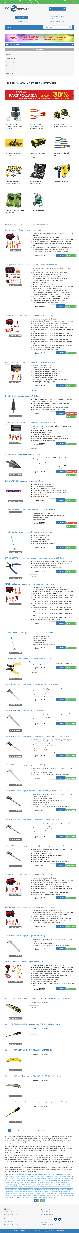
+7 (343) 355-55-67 (46, 1212)
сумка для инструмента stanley (52, 1195)
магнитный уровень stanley (57, 1190)
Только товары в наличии (39, 225)
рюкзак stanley (68, 1195)
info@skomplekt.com (11, 1214)
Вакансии (9, 74)
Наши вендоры (11, 62)
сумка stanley (20, 1178)
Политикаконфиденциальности (47, 1223)
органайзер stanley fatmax (13, 1184)
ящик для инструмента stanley (31, 1195)
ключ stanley (38, 1192)
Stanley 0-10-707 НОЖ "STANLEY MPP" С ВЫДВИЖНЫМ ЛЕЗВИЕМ (28, 1050)
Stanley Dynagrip (35, 1182)
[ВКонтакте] (35, 1200)
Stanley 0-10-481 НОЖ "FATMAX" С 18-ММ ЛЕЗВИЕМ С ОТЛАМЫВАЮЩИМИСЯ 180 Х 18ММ (38, 998)
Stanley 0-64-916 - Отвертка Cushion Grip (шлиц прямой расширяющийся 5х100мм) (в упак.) (39, 1102)
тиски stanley (14, 1180)
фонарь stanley (23, 1190)
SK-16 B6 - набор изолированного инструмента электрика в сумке (29, 907)
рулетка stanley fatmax (55, 1178)
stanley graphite (39, 1188)
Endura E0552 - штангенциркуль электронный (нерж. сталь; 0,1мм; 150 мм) (32, 819)
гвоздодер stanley (25, 1186)
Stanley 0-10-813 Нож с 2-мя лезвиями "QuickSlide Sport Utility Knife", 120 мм (33, 1076)
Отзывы (9, 70)
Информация (10, 66)
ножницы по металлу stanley (19, 1182)
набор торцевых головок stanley (42, 1186)
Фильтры (39, 50)
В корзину (61, 255)
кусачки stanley (33, 1190)
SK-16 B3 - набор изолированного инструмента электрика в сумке (29, 315)
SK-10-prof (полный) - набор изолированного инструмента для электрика (32, 265)
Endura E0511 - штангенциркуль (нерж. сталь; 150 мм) (25, 710)
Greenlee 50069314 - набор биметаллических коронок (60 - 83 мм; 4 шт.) (31, 510)
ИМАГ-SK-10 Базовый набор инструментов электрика (25, 961)
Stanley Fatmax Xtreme (66, 1176)
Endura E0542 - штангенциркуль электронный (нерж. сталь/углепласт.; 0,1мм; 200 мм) (37, 846)
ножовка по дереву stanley (62, 1186)
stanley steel (43, 1190)
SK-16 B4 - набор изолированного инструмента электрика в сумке (29, 584)
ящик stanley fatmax (48, 1182)
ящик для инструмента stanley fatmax (17, 1197)
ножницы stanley (23, 1193)
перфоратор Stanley (51, 1176)
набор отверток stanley (54, 1180)
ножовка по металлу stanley (53, 1192)
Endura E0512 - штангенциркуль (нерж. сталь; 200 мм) (25, 765)
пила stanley (14, 1186)
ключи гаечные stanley (37, 1193)
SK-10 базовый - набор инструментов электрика (23, 230)
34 (42, 1130)
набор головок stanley (52, 1188)
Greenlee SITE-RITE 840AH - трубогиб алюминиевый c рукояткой (28, 532)
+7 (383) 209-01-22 (10, 1221)
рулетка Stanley (15, 1176)
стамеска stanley (42, 1178)
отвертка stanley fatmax (38, 1180)
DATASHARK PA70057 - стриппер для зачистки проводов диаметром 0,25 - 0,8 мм (35, 558)
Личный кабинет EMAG (57, 21)
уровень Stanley (10, 1178)
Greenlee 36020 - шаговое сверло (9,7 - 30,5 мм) (22, 396)
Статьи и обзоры (12, 58)
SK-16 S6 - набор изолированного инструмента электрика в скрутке (30, 362)
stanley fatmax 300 (11, 1190)
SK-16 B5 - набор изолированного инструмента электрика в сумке (29, 874)
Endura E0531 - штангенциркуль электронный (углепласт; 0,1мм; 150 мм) (32, 684)
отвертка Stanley (61, 1174)
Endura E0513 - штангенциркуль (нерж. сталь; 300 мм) (25, 936)
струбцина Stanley (38, 1176)
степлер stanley (24, 1180)
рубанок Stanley (26, 1176)
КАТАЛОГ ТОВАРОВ (12, 44)
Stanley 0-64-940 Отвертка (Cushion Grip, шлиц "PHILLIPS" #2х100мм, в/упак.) (33, 1024)
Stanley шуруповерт (25, 1174)
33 (38, 1130)
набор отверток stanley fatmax (24, 1192)
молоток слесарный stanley (50, 1184)
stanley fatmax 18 (61, 1182)
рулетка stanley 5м (66, 1188)
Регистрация (59, 19)
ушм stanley (37, 1184)
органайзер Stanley (39, 1174)
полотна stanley (15, 1195)
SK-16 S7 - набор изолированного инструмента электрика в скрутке (30, 422)
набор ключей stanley (53, 1193)
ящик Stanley (50, 1174)
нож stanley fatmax (11, 1188)
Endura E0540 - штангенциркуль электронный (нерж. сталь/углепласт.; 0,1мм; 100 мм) (37, 736)
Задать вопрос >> (37, 3)
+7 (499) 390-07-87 (21, 21)
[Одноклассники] (38, 1200)
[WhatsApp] (41, 1200)
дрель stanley (27, 1184)
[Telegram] (43, 1200)
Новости (9, 54)
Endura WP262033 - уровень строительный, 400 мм (24, 481)
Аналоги (33, 390)
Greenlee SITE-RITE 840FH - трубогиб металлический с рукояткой (29, 633)
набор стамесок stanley (25, 1188)
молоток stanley (31, 1178)
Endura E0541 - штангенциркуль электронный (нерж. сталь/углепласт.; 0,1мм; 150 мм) (37, 791)
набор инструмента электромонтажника (44, 1197)
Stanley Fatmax (13, 1174)
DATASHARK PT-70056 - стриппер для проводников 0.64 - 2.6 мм (28, 658)
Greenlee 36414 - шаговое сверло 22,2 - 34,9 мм (22, 454)
